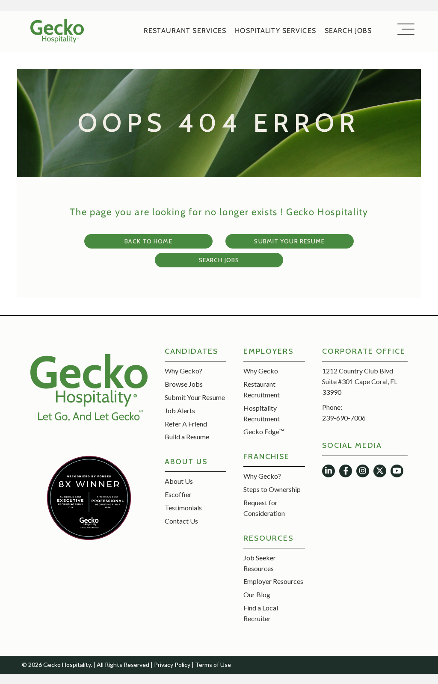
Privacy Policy (172, 664)
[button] (328, 471)
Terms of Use (213, 664)
